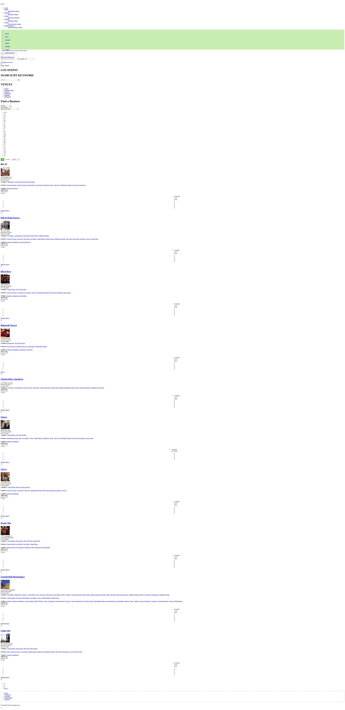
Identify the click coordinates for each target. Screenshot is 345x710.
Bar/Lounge (23, 182)
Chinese (9, 601)
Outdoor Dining (46, 598)
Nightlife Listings (13, 21)
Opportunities (8, 698)
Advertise (7, 696)
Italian (103, 601)
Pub (17, 289)
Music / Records (111, 595)
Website (3, 210)
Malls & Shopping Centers (66, 388)
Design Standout (11, 185)
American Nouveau (12, 188)
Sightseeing (7, 97)
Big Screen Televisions (79, 185)
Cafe (37, 595)
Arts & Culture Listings (14, 24)
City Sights (147, 595)
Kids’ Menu (18, 438)
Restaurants (7, 93)
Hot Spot (19, 239)
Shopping (7, 13)
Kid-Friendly (31, 185)
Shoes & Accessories (122, 595)
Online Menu (41, 239)
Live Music (10, 236)
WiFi (8, 652)
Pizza (131, 601)
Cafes (45, 601)
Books (63, 595)
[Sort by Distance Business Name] (6, 105)
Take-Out (57, 185)
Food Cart (68, 601)
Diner (32, 547)
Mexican (127, 601)
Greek (73, 601)
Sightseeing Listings (13, 11)
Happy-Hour (94, 239)
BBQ (36, 601)
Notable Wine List (21, 346)
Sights (6, 9)
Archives (7, 699)
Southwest (155, 601)
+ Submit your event (6, 62)
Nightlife (7, 19)
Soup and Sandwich (25, 242)
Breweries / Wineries (90, 388)
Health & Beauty (9, 25)
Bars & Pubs (31, 182)
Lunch (31, 438)
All (5, 112)
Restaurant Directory (14, 17)
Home (2, 65)
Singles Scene (49, 239)
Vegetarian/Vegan (163, 601)
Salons (82, 388)
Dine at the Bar (11, 346)
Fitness (77, 388)
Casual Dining (18, 236)
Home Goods (55, 388)
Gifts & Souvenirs (45, 388)
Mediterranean (178, 601)
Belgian (41, 601)
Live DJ (88, 239)
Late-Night (38, 185)
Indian (91, 601)
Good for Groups (22, 185)
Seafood (136, 601)
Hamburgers (22, 350)
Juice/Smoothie (119, 601)
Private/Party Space (47, 185)
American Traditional (13, 242)
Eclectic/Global (60, 601)
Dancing (82, 239)
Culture (7, 22)
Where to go (10, 57)
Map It (5, 211)
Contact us (8, 694)
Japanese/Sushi (110, 601)
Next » (6, 688)
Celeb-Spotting (11, 598)
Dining (7, 16)
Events (6, 8)
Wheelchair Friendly (66, 185)
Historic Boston (139, 595)
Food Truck (36, 388)
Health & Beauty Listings (15, 27)
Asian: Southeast (29, 601)
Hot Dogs (30, 350)
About (6, 693)
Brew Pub (29, 388)
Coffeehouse (51, 601)
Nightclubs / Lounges (13, 182)
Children (131, 595)
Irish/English (23, 296)
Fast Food (42, 595)
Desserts (171, 601)
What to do (4, 57)
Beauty (58, 595)
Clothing (68, 595)
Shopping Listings (13, 14)
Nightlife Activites (44, 236)
